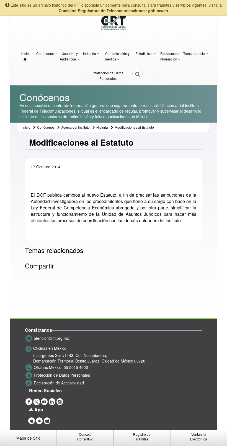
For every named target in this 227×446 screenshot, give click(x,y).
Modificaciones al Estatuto (134, 127)
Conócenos (45, 53)
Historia (102, 127)
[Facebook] (29, 401)
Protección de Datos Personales (108, 75)
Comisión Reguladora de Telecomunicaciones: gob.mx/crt (113, 10)
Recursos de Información (169, 56)
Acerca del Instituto (75, 127)
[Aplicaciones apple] (31, 420)
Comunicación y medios (117, 56)
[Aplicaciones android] (39, 420)
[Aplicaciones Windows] (47, 420)
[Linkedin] (52, 401)
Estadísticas (144, 53)
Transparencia (194, 53)
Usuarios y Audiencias (69, 56)
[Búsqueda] (133, 75)
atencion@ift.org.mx (51, 338)
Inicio (25, 53)
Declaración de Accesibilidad (59, 382)
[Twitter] (36, 401)
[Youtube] (44, 401)
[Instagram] (60, 401)
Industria (90, 53)
